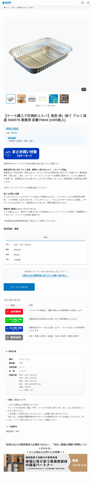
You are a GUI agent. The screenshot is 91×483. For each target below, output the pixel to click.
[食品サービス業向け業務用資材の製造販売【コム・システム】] (6, 3)
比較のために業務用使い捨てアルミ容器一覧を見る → (45, 275)
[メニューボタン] (88, 3)
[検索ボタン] (82, 3)
